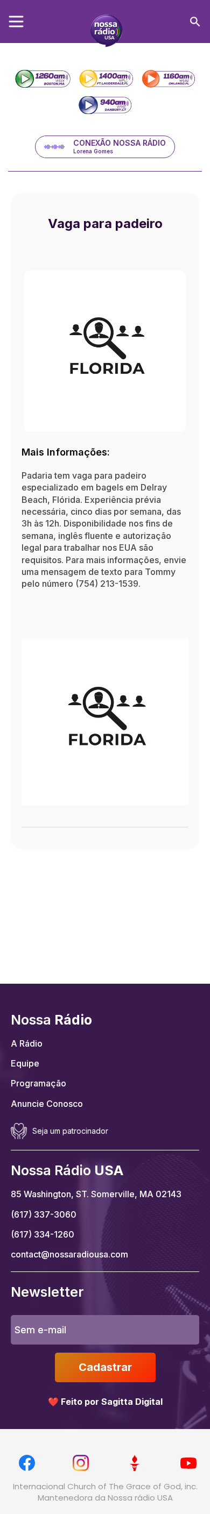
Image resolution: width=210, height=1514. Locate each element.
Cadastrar (105, 1367)
